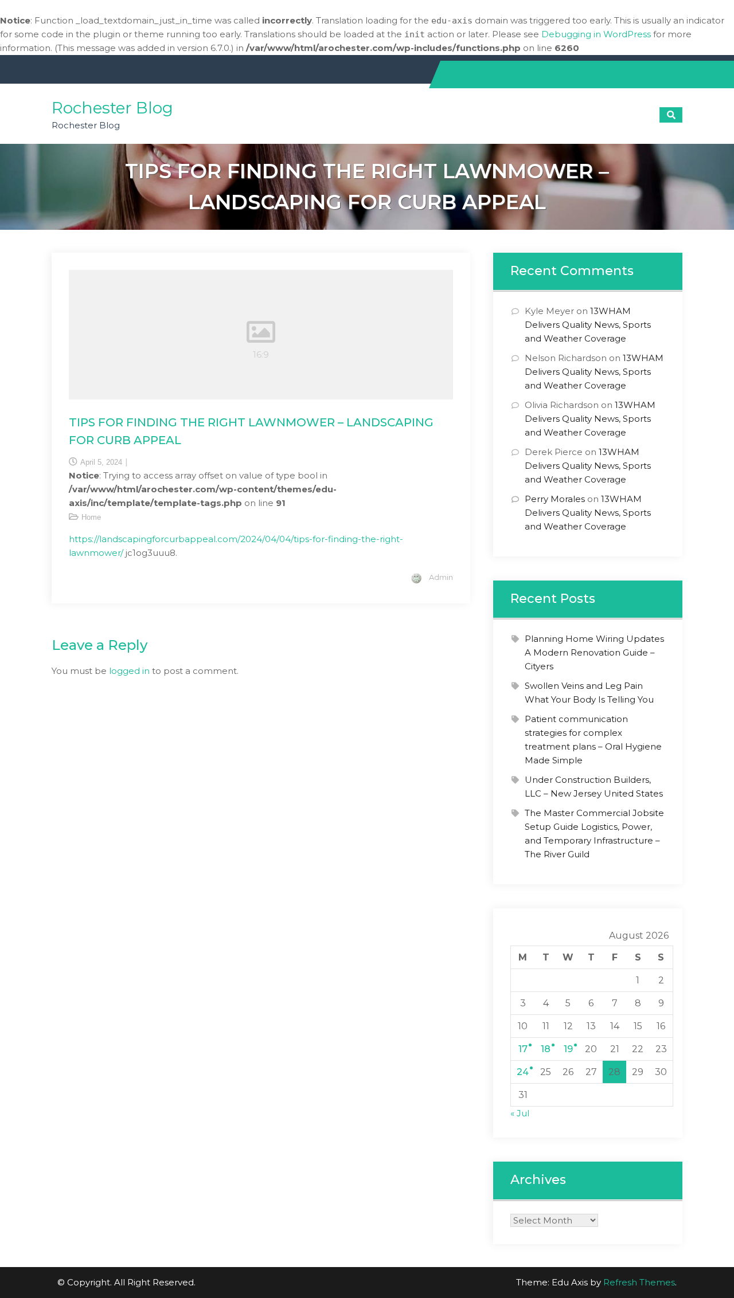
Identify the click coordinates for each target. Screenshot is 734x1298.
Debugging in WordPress (596, 34)
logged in (129, 670)
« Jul (519, 1113)
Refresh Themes (639, 1282)
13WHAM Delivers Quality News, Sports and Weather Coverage (588, 324)
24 (523, 1071)
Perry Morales (555, 498)
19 (568, 1049)
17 (523, 1049)
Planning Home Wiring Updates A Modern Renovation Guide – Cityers (594, 652)
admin (441, 577)
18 (545, 1049)
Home (91, 517)
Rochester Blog (112, 107)
